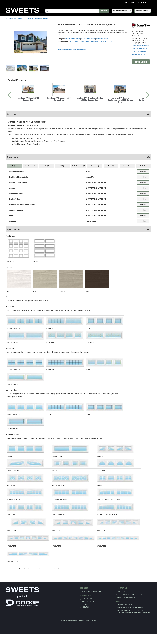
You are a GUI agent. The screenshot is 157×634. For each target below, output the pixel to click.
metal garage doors (84, 36)
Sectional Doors (102, 39)
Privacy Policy (88, 599)
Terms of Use (87, 596)
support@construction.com (124, 592)
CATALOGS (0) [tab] (28, 163)
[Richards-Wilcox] (145, 25)
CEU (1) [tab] (112, 163)
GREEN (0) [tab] (129, 163)
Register (142, 2)
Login (133, 2)
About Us (85, 605)
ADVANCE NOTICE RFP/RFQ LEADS (125, 605)
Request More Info (142, 54)
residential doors (98, 36)
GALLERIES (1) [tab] (96, 163)
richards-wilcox (14, 18)
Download (146, 169)
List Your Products (121, 595)
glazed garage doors (69, 36)
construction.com (121, 602)
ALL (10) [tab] (11, 163)
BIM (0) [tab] (61, 163)
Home (125, 2)
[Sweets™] (22, 10)
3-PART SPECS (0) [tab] (78, 163)
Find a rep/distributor (143, 51)
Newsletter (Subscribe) (92, 589)
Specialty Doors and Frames (75, 39)
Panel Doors (91, 39)
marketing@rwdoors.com (144, 45)
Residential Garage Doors (34, 18)
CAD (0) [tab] (44, 163)
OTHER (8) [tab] (146, 163)
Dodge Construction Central (125, 608)
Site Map (85, 602)
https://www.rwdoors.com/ (145, 48)
